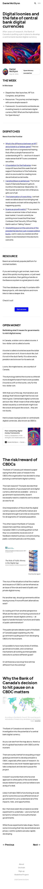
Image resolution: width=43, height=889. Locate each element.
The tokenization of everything (18, 196)
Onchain (21, 867)
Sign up (21, 871)
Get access (21, 309)
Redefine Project (22, 874)
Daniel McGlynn (11, 3)
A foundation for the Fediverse (18, 165)
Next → (36, 844)
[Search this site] (35, 3)
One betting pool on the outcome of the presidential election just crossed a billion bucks (23, 231)
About (21, 864)
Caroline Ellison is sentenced (17, 181)
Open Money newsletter (28, 71)
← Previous (8, 844)
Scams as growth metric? (16, 209)
